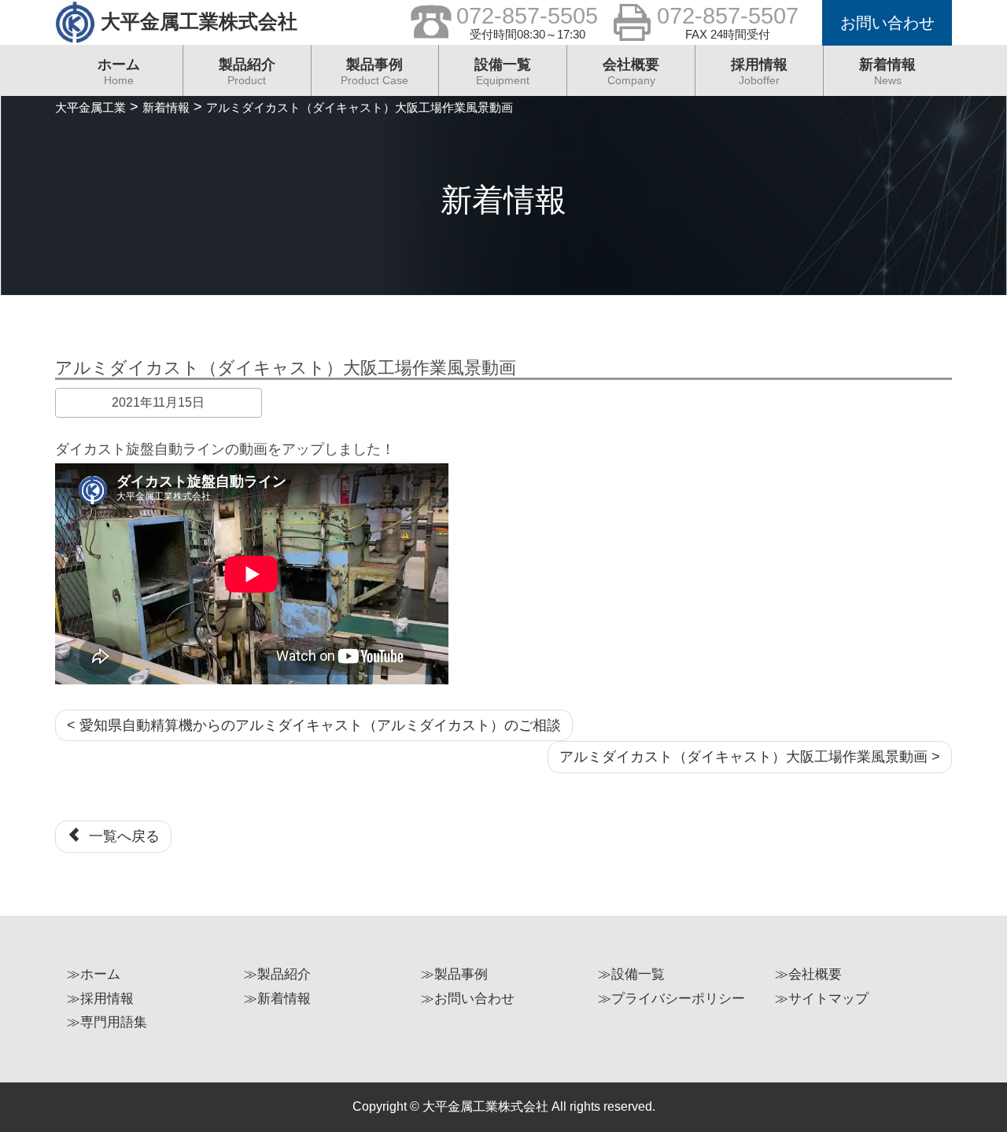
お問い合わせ (887, 22)
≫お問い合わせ (468, 998)
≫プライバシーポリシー (671, 998)
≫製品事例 (454, 974)
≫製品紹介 (277, 974)
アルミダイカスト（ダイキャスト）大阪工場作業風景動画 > (749, 757)
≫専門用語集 (107, 1022)
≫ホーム (93, 974)
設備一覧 (502, 72)
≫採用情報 (100, 998)
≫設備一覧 (631, 974)
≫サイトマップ (822, 998)
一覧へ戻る (120, 836)
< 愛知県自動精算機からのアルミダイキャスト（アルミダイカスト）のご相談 (314, 725)
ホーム (119, 72)
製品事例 (374, 72)
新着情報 (887, 72)
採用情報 (759, 72)
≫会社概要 (808, 974)
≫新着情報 (277, 998)
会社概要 (631, 72)
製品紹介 (247, 72)
